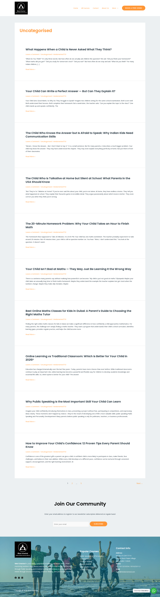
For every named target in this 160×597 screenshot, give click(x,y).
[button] (117, 8)
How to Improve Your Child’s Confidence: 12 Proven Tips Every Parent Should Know (78, 445)
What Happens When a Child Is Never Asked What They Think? (69, 49)
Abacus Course (85, 564)
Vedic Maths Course (87, 567)
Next (140, 483)
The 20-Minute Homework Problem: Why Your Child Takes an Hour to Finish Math (77, 225)
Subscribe (98, 524)
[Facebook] (16, 578)
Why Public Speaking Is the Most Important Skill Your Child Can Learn (73, 402)
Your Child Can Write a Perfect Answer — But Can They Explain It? (70, 91)
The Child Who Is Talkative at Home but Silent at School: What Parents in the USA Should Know (78, 180)
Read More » (30, 69)
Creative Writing (86, 561)
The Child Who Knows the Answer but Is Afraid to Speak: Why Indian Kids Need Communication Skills (79, 134)
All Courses (85, 8)
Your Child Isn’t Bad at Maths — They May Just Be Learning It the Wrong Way (78, 269)
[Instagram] (19, 578)
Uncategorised (46, 54)
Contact (96, 8)
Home (75, 8)
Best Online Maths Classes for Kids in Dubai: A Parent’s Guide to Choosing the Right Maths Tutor (78, 312)
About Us (105, 8)
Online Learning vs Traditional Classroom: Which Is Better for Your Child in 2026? (76, 358)
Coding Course (85, 569)
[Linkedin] (22, 578)
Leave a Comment (32, 54)
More (114, 8)
